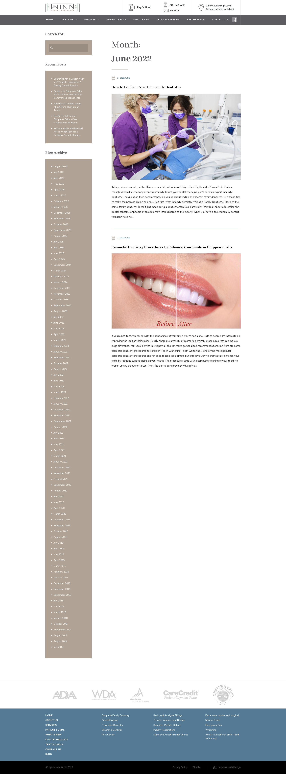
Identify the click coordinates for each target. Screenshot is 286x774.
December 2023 (62, 288)
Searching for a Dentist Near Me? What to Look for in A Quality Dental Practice (69, 82)
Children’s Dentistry (112, 729)
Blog (48, 754)
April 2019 (59, 560)
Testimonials (196, 19)
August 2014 (60, 641)
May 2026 (59, 183)
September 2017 (62, 629)
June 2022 (59, 380)
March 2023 (60, 340)
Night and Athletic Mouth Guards (170, 734)
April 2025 (59, 259)
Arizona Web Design (230, 767)
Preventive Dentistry (112, 725)
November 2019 (62, 525)
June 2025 (59, 247)
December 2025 (62, 212)
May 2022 (59, 386)
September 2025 (62, 230)
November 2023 (62, 293)
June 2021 (59, 438)
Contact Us (220, 19)
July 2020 (58, 496)
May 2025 (59, 253)
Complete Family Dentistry (115, 715)
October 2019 (61, 531)
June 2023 (59, 322)
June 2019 (59, 548)
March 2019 (60, 566)
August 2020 (60, 490)
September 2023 (62, 305)
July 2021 (58, 432)
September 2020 (62, 485)
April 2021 (59, 450)
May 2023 (59, 328)
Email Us (174, 10)
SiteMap (197, 767)
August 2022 (60, 369)
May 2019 (59, 554)
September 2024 (62, 264)
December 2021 (62, 409)
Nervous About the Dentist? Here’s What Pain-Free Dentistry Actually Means (68, 132)
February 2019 (61, 571)
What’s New (141, 19)
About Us (67, 19)
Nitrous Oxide (212, 720)
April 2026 (59, 189)
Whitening (210, 729)
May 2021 (59, 444)
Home (49, 19)
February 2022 (61, 398)
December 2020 (62, 467)
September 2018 (62, 595)
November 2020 (62, 473)
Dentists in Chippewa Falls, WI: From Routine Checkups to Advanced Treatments (68, 94)
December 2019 (62, 519)
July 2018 (58, 600)
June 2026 (59, 178)
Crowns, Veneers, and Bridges (169, 720)
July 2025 (58, 241)
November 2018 (62, 589)
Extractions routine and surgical (222, 715)
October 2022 (61, 363)
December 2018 (62, 583)
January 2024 (61, 282)
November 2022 (62, 357)
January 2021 (61, 461)
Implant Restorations (164, 729)
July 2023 (58, 317)
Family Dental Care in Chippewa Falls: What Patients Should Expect (66, 119)
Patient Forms (116, 19)
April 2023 (59, 334)
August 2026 (60, 166)
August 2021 (60, 427)
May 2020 (59, 502)
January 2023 (61, 351)
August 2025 (60, 236)
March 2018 (60, 612)
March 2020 (60, 513)
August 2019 (60, 537)
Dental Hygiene (110, 720)
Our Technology (168, 19)
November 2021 (62, 415)
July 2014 (58, 647)
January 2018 (61, 618)
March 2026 (60, 195)
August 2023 (60, 311)
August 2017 (60, 635)
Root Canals (108, 734)
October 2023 (61, 299)
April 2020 (59, 508)
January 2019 (61, 577)
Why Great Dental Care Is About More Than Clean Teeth (67, 107)
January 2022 (61, 403)
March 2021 (60, 456)
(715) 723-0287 (177, 4)
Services (89, 19)
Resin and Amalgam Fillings (167, 715)
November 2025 (62, 218)
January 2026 (61, 207)
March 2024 (60, 270)
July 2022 (58, 374)
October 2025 (61, 224)
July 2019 (58, 542)
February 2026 (61, 201)
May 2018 (59, 606)
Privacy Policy (180, 767)
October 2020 (61, 479)
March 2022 (60, 392)
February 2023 (61, 346)
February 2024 (61, 276)
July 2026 (58, 172)
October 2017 (61, 623)
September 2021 (62, 421)
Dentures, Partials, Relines (167, 725)
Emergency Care (214, 725)
